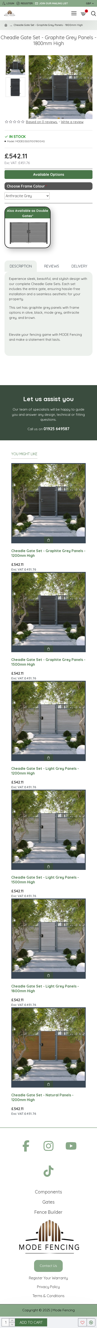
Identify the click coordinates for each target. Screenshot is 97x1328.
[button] (33, 87)
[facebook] (26, 1147)
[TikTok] (48, 1172)
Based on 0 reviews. (42, 122)
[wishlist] (82, 1322)
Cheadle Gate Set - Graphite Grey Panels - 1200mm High (48, 553)
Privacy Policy (48, 1287)
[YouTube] (71, 1147)
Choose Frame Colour (26, 186)
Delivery (79, 266)
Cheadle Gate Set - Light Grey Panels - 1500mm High (45, 879)
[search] (92, 13)
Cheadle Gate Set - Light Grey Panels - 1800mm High (45, 988)
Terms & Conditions (48, 1296)
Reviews (51, 266)
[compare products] (91, 1322)
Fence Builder (48, 1212)
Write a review (72, 122)
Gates (48, 1202)
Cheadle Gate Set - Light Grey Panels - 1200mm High (45, 770)
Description (21, 266)
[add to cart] (48, 540)
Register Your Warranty (48, 1278)
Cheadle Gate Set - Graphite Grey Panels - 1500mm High (48, 662)
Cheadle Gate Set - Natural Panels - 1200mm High (42, 1097)
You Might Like (24, 454)
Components (48, 1192)
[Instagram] (48, 1147)
